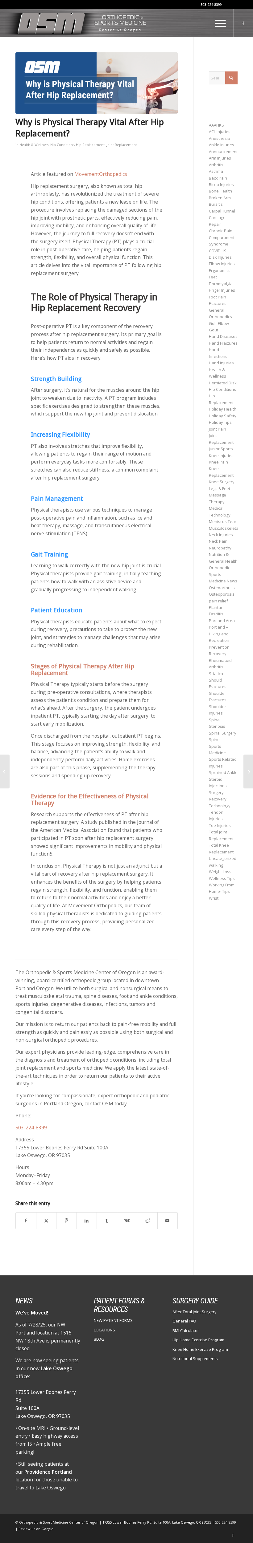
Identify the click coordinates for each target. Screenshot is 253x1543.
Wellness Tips (222, 878)
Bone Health (220, 191)
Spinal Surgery (222, 733)
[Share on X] (46, 1221)
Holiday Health (222, 409)
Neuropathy (220, 548)
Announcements (224, 151)
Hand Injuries (221, 363)
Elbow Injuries (222, 263)
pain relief (218, 601)
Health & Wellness (33, 145)
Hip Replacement (90, 145)
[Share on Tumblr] (107, 1221)
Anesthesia (219, 138)
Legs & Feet (219, 488)
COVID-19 (217, 250)
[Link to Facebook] (243, 23)
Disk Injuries (220, 257)
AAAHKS (216, 125)
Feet (213, 277)
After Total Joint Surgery (194, 1311)
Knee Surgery (221, 481)
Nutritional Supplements (195, 1358)
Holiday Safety (222, 416)
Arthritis (216, 165)
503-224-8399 (211, 4)
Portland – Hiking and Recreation (219, 633)
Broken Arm (220, 197)
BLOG (99, 1339)
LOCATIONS (104, 1330)
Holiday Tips (220, 422)
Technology (219, 805)
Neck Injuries (221, 534)
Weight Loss (220, 871)
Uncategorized (222, 858)
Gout (213, 330)
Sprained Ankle (223, 772)
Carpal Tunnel (222, 211)
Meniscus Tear (222, 521)
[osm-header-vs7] (76, 23)
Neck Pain (218, 541)
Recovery (217, 653)
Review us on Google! (36, 1528)
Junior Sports (221, 449)
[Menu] (217, 23)
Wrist (213, 898)
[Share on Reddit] (147, 1221)
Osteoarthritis (222, 587)
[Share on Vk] (127, 1221)
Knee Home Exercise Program (200, 1349)
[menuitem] (217, 23)
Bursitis (216, 204)
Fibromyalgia (221, 283)
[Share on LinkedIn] (87, 1221)
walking (216, 865)
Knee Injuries (221, 455)
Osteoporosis (221, 594)
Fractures (217, 303)
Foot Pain (217, 297)
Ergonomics (219, 270)
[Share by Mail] (168, 1221)
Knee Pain (218, 462)
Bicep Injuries (221, 184)
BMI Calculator (185, 1330)
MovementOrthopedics (100, 174)
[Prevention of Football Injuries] (5, 771)
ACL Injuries (219, 131)
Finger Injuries (222, 290)
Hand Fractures (223, 343)
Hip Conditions (62, 145)
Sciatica (216, 673)
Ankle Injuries (221, 145)
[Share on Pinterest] (66, 1221)
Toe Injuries (220, 825)
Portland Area (222, 620)
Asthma (216, 171)
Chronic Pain (220, 230)
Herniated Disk (223, 383)
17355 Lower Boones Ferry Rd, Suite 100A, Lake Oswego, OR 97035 (157, 1522)
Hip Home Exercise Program (198, 1340)
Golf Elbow (219, 323)
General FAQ (184, 1321)
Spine (214, 739)
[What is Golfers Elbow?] (248, 771)
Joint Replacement (121, 145)
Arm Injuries (220, 158)
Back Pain (218, 178)
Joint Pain (217, 429)
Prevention (219, 647)
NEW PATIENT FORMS (113, 1320)
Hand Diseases (223, 336)
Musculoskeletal (224, 528)
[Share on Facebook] (26, 1221)
